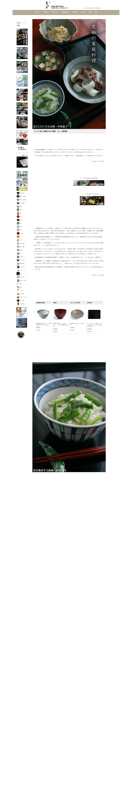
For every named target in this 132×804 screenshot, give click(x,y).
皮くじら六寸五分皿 (75, 302)
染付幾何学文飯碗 (40, 302)
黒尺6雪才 (89, 302)
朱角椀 (54, 302)
